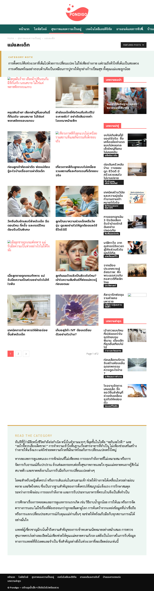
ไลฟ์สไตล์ (40, 29)
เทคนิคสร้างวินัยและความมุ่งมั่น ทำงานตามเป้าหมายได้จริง (114, 197)
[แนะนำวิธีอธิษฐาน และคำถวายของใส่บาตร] (125, 100)
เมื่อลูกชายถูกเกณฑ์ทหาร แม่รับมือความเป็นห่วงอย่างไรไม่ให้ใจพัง (28, 279)
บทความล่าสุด (14, 581)
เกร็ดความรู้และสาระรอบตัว (113, 305)
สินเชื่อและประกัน (112, 233)
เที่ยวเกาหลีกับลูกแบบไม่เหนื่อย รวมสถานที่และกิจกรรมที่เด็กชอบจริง (77, 171)
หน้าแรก (24, 29)
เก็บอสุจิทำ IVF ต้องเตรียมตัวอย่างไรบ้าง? (73, 332)
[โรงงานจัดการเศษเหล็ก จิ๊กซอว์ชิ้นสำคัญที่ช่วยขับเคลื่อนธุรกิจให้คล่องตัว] (137, 390)
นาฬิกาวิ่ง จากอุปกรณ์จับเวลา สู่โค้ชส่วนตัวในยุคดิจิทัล (114, 248)
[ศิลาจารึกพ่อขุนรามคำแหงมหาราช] (137, 299)
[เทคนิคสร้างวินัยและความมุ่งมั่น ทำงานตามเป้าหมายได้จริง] (137, 197)
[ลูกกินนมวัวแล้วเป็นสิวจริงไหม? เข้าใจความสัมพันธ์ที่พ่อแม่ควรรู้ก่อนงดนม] (77, 255)
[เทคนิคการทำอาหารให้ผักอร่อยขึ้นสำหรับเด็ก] (29, 310)
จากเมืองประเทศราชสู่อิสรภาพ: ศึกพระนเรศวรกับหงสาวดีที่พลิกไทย (113, 274)
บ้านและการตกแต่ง (112, 577)
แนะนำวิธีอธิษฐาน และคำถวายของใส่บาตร (122, 106)
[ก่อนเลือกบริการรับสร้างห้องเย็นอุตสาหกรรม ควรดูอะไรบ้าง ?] (137, 364)
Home (11, 38)
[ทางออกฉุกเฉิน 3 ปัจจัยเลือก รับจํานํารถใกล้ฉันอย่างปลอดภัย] (137, 221)
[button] (141, 29)
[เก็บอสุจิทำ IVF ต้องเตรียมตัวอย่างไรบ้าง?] (77, 310)
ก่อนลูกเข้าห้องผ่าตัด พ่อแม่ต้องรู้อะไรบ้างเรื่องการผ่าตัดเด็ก (29, 169)
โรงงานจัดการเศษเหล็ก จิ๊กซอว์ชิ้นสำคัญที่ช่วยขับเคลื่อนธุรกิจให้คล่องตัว (113, 394)
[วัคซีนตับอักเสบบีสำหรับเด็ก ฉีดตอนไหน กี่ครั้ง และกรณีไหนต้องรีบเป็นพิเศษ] (29, 201)
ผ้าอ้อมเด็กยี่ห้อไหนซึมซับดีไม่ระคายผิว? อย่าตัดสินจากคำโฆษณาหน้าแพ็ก (75, 116)
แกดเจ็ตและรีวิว (111, 256)
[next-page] (26, 354)
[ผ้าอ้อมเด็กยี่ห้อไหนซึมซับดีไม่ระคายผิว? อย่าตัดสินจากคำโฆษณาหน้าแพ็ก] (77, 92)
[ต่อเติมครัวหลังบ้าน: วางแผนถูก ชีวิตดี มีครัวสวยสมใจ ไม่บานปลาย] (137, 169)
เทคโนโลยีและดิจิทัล (99, 29)
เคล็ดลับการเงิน (111, 155)
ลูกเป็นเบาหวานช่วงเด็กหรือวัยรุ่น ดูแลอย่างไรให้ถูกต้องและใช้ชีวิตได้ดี (76, 225)
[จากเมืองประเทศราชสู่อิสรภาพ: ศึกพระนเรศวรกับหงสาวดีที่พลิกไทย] (137, 270)
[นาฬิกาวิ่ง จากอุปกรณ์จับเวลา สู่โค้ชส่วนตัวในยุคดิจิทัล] (137, 247)
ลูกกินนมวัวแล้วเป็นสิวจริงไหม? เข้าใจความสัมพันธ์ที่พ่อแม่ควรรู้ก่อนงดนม (76, 279)
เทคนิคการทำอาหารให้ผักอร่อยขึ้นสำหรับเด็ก (28, 332)
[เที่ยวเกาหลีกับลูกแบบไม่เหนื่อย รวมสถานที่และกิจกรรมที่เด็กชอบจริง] (77, 146)
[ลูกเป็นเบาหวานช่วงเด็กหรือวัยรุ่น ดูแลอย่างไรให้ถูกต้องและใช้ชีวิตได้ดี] (77, 201)
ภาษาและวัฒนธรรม (113, 350)
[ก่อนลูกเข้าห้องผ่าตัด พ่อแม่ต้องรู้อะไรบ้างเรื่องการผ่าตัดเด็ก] (29, 146)
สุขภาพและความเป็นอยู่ (66, 29)
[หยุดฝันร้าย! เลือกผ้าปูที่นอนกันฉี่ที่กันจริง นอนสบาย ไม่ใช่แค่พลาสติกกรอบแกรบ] (29, 92)
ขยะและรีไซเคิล (111, 406)
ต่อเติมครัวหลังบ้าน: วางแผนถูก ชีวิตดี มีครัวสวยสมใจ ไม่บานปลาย (114, 171)
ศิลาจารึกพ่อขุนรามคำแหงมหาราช (114, 298)
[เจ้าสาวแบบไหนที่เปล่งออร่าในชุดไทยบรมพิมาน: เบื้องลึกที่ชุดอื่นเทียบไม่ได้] (137, 335)
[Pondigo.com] (77, 12)
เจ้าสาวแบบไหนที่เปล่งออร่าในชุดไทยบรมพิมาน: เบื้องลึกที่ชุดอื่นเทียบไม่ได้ (114, 339)
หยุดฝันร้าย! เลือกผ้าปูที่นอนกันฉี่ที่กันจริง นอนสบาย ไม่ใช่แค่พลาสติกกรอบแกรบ (29, 116)
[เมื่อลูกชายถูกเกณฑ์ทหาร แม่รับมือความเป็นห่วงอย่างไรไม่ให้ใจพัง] (29, 255)
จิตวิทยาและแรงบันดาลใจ (111, 206)
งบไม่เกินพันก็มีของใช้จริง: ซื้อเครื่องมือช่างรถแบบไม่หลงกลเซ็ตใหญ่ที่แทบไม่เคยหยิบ (114, 143)
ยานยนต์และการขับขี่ (129, 29)
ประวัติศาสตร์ (110, 285)
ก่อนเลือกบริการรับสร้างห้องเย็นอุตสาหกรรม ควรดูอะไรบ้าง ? (114, 367)
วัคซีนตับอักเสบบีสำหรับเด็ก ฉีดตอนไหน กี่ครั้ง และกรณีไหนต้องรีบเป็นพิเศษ (28, 225)
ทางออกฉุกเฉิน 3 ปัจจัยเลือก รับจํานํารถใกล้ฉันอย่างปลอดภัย (113, 224)
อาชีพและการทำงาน (113, 376)
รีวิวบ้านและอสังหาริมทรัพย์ (111, 182)
